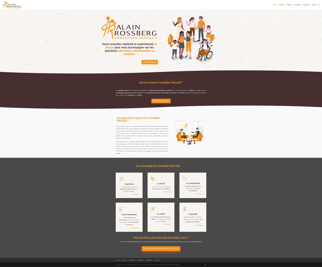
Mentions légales (174, 264)
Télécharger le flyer (161, 101)
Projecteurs (306, 5)
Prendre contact (149, 62)
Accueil (275, 5)
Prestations (297, 5)
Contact (314, 5)
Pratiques (289, 5)
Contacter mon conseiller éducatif (161, 248)
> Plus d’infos (135, 194)
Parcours (281, 5)
